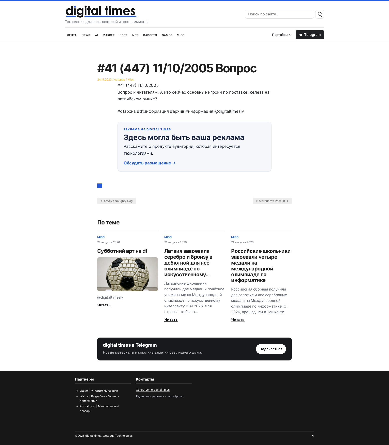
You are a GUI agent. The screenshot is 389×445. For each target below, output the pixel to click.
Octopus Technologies (118, 435)
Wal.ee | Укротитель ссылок (99, 390)
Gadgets (150, 34)
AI (96, 34)
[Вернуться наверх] (312, 435)
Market (109, 34)
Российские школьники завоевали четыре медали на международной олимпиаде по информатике (261, 265)
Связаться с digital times (153, 389)
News (86, 34)
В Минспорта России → (272, 201)
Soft (123, 34)
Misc (180, 34)
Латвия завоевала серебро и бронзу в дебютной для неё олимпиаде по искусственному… (188, 263)
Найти (319, 14)
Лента (72, 34)
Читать (104, 305)
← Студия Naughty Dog (117, 201)
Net (135, 34)
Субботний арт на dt (122, 251)
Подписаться (271, 349)
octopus (119, 79)
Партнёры (280, 35)
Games (167, 34)
